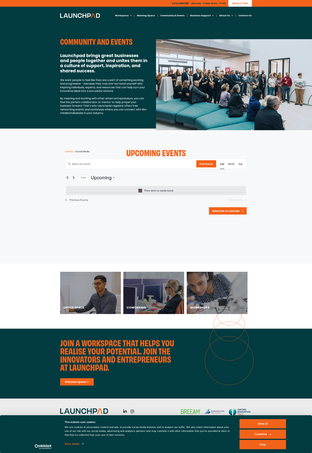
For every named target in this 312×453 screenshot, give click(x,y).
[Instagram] (132, 411)
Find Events (206, 163)
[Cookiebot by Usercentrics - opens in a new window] (43, 446)
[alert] (156, 190)
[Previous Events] (67, 177)
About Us (224, 15)
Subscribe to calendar (226, 211)
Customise (261, 434)
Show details (72, 443)
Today (83, 177)
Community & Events (172, 15)
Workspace (122, 15)
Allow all (263, 423)
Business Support (200, 15)
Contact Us (245, 15)
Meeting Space (146, 15)
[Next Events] (74, 177)
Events (69, 151)
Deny (263, 444)
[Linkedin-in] (125, 411)
